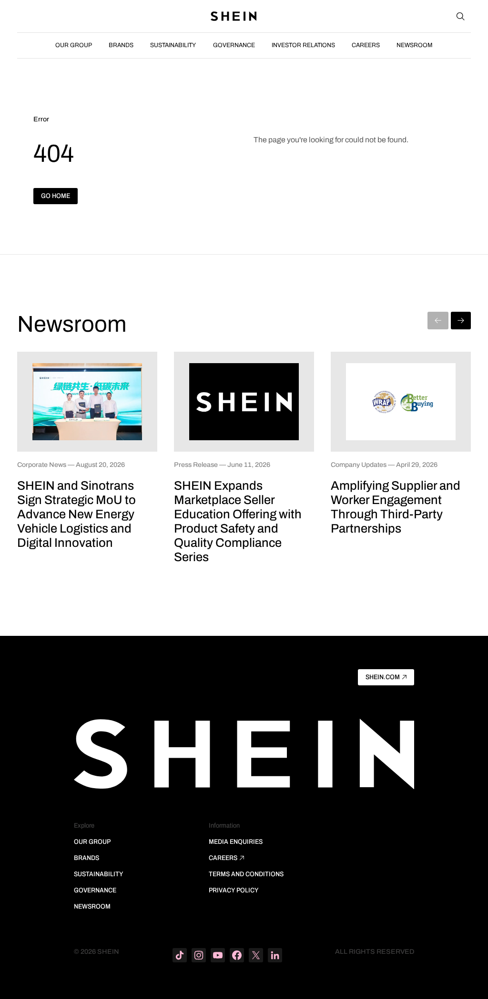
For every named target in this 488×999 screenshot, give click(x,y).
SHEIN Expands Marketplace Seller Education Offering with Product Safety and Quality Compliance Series (238, 521)
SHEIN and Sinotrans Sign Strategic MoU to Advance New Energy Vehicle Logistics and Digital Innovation (76, 514)
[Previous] (437, 320)
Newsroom (414, 45)
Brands (121, 45)
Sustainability (173, 45)
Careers (366, 45)
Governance (234, 45)
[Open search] (460, 16)
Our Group (73, 45)
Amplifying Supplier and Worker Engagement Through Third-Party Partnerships (395, 507)
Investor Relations (303, 45)
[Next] (461, 320)
